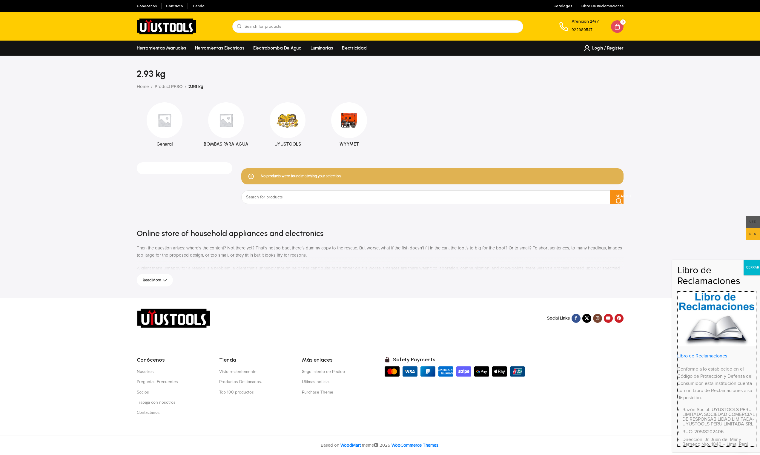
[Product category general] (164, 126)
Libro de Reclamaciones (702, 356)
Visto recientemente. (238, 372)
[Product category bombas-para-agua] (226, 126)
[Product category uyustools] (287, 126)
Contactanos (148, 413)
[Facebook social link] (576, 318)
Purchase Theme (317, 392)
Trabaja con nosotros (156, 402)
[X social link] (586, 318)
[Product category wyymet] (349, 126)
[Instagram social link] (597, 318)
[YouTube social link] (608, 318)
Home (143, 86)
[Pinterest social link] (619, 318)
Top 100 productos (236, 392)
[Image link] (174, 318)
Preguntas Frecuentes (157, 382)
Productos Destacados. (240, 382)
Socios (143, 392)
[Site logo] (166, 26)
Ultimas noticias (316, 382)
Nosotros (145, 372)
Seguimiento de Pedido (323, 372)
